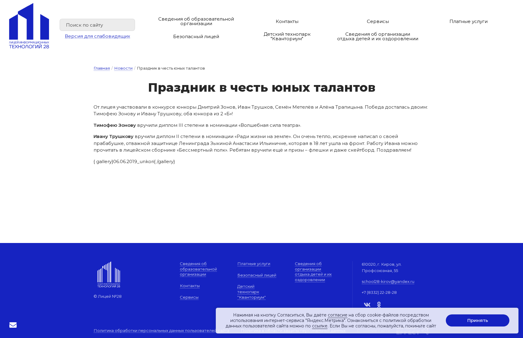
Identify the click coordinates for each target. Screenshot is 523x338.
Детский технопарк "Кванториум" (287, 36)
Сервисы (378, 21)
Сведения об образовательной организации (196, 21)
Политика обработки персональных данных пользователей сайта (161, 331)
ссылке (319, 326)
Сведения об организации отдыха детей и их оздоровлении (377, 36)
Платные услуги (468, 21)
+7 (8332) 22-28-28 (379, 292)
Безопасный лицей (196, 36)
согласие (337, 315)
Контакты (287, 21)
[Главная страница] (29, 25)
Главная (102, 68)
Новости (123, 68)
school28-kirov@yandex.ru (388, 281)
